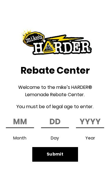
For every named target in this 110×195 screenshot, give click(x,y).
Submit (55, 154)
